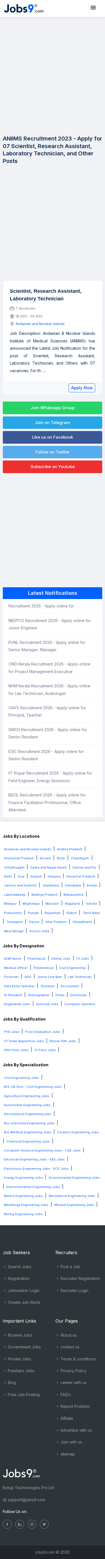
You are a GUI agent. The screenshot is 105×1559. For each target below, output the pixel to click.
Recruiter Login (73, 1290)
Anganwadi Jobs (17, 1004)
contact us (69, 1346)
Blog (11, 1382)
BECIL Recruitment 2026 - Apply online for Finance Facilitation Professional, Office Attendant (47, 802)
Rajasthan (52, 913)
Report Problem (74, 1406)
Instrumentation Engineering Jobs (33, 1187)
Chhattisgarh (14, 867)
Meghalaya (30, 904)
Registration (18, 1278)
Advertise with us (75, 1430)
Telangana (14, 922)
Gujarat (36, 876)
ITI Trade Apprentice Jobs (24, 1041)
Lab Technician (80, 977)
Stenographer (39, 995)
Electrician (78, 995)
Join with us (70, 1442)
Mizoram (52, 904)
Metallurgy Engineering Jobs (26, 1205)
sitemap (67, 1454)
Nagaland (72, 904)
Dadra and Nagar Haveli (48, 867)
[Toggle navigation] (93, 7)
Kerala (92, 885)
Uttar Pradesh (56, 922)
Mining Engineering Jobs (23, 1214)
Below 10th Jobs (63, 1041)
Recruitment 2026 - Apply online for (41, 606)
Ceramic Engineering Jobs (78, 1132)
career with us (73, 1382)
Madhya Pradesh (44, 895)
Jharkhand (51, 885)
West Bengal (14, 931)
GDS (27, 977)
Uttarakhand (82, 922)
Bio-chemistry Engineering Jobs (29, 1123)
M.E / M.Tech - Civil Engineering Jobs (33, 1087)
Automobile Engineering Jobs (27, 1105)
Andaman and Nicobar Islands (40, 324)
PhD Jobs (11, 1032)
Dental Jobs (61, 959)
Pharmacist (36, 959)
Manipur (10, 904)
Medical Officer (16, 968)
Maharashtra (73, 895)
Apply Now (82, 387)
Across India (39, 931)
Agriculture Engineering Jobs (26, 1096)
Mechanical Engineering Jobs (72, 1196)
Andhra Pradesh (69, 849)
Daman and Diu (84, 867)
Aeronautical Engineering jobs (27, 1114)
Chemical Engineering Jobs (28, 1141)
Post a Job (69, 1266)
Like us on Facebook (52, 437)
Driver (59, 995)
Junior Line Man (49, 977)
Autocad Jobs (47, 1004)
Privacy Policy (73, 1370)
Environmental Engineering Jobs (74, 1178)
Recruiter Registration (79, 1278)
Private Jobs (19, 1359)
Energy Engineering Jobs (23, 1178)
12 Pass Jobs (45, 1050)
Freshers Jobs (20, 1370)
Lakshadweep (14, 895)
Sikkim (71, 913)
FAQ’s (65, 1394)
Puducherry (13, 913)
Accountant (69, 986)
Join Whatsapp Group (52, 407)
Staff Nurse (13, 959)
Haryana (54, 876)
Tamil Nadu (91, 913)
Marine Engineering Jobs (23, 1196)
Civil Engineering (72, 968)
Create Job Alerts (23, 1302)
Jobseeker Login (23, 1290)
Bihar (61, 858)
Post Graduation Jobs (42, 1032)
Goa (21, 876)
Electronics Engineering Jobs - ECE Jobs (36, 1169)
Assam (45, 858)
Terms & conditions (77, 1359)
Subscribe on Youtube (53, 466)
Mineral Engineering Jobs (74, 1205)
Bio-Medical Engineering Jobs (27, 1132)
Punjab (33, 913)
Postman (11, 977)
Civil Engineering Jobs (21, 1078)
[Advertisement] (52, 75)
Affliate (66, 1418)
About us (68, 1335)
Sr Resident (13, 995)
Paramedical (43, 968)
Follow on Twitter (53, 452)
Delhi (8, 876)
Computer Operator (79, 1004)
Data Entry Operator (19, 986)
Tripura (34, 922)
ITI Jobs (82, 959)
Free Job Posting (23, 1394)
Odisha (91, 904)
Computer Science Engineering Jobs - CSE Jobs (42, 1150)
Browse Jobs (19, 1335)
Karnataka (73, 885)
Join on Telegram (52, 422)
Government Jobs (24, 1346)
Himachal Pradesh (80, 876)
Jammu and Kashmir (20, 885)
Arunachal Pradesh (19, 858)
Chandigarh (80, 858)
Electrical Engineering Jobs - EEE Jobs (34, 1159)
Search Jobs (19, 1266)
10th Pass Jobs (16, 1050)
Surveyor (48, 986)
